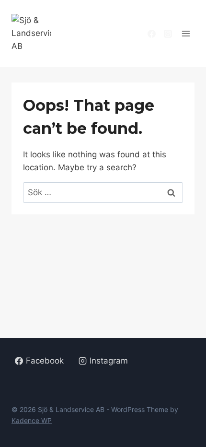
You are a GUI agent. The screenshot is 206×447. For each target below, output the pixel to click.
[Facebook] (152, 33)
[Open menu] (188, 33)
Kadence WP (31, 420)
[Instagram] (168, 33)
